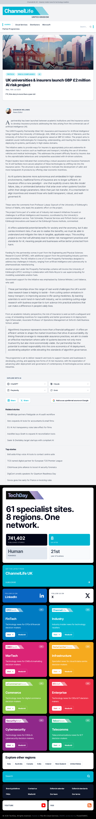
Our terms (76, 794)
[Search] (90, 26)
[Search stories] (88, 776)
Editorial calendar (57, 788)
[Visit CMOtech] (19, 647)
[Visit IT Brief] (66, 684)
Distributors (35, 25)
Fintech (10, 74)
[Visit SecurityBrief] (19, 721)
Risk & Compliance (26, 74)
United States (75, 764)
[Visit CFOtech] (19, 610)
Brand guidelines (13, 788)
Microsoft (46, 25)
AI (39, 74)
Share (13, 400)
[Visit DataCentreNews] (66, 647)
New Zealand (60, 764)
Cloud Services (21, 25)
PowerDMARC (82, 816)
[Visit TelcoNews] (66, 721)
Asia (9, 764)
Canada (29, 764)
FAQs (8, 794)
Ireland (48, 764)
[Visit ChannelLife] (66, 610)
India (39, 764)
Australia (18, 764)
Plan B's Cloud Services (49, 816)
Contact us (32, 788)
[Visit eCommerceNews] (19, 684)
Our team (54, 794)
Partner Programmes (11, 29)
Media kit (22, 635)
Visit (9, 635)
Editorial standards (80, 788)
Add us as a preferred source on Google (72, 400)
